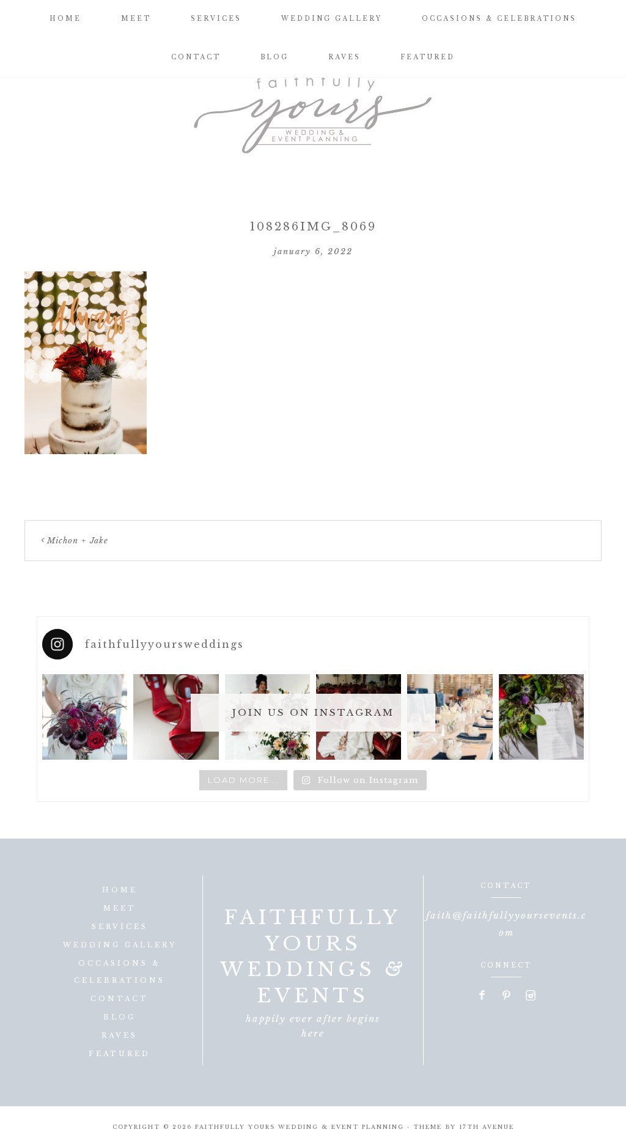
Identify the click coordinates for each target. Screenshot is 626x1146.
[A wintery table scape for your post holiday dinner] (449, 716)
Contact (119, 998)
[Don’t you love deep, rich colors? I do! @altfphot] (84, 716)
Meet (119, 908)
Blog (119, 1017)
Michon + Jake (77, 540)
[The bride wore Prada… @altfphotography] (175, 716)
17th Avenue (486, 1126)
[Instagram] (530, 996)
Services (120, 926)
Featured (119, 1053)
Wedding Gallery (120, 945)
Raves (119, 1035)
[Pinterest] (506, 996)
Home (120, 890)
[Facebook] (482, 996)
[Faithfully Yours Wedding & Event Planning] (313, 110)
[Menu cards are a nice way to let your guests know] (541, 716)
